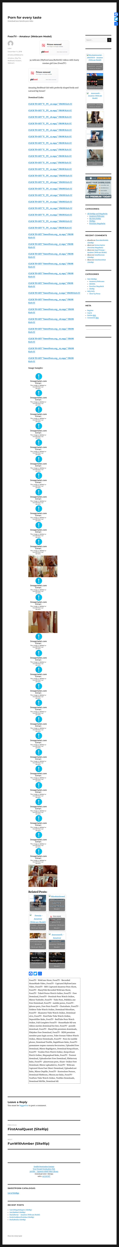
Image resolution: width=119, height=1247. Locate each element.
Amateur (11, 58)
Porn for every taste (24, 17)
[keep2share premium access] (98, 187)
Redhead (11, 60)
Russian (18, 60)
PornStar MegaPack (96, 286)
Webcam (11, 63)
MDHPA (92, 284)
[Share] (116, 23)
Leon (10, 48)
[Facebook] (116, 14)
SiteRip (91, 289)
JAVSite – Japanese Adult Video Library (44, 1172)
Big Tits (18, 58)
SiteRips (92, 221)
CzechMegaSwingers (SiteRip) (21, 1210)
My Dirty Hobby (95, 219)
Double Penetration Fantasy (44, 1167)
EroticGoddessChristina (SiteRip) (22, 1217)
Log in (89, 313)
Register (90, 310)
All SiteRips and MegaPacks (97, 214)
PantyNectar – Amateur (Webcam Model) (25, 1215)
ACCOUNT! (46, 1176)
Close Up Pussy (94, 294)
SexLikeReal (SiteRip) (17, 1212)
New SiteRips (92, 279)
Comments (93, 318)
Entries (91, 315)
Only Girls (91, 291)
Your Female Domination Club (44, 1169)
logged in (24, 1105)
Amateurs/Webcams (15, 55)
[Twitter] (116, 19)
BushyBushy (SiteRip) (18, 1220)
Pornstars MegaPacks (97, 224)
